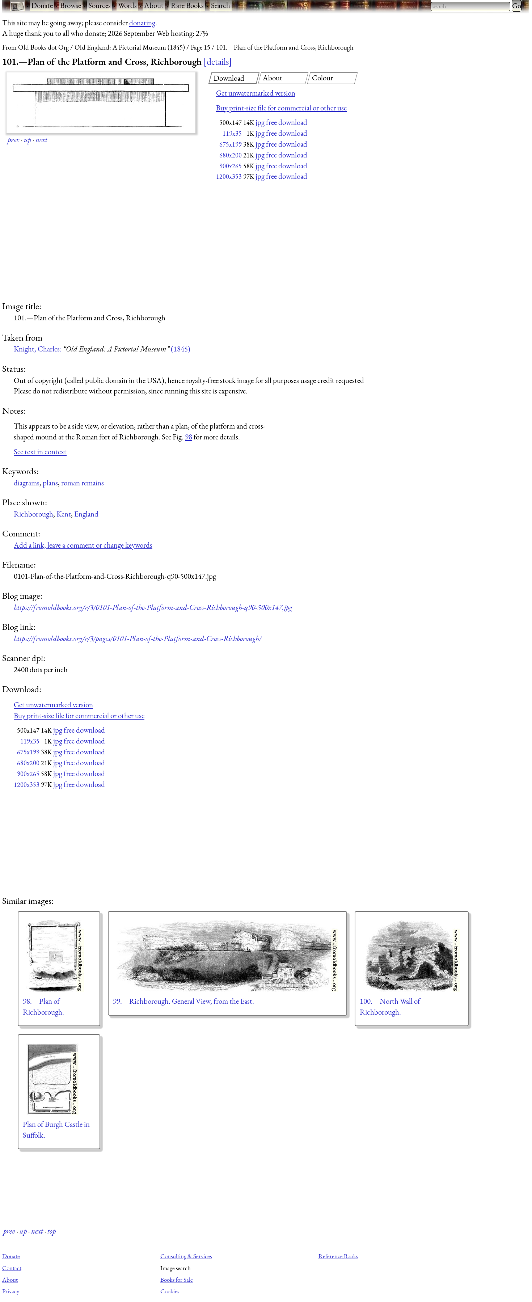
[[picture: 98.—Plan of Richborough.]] (59, 956)
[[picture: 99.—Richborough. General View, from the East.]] (227, 956)
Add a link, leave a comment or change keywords (83, 545)
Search (220, 5)
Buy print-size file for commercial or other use (281, 108)
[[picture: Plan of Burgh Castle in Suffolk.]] (59, 1079)
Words (127, 5)
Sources (99, 5)
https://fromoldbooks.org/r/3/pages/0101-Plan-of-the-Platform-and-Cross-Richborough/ (137, 638)
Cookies (169, 1291)
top (51, 1231)
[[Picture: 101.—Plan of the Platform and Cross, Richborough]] (101, 102)
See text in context (40, 451)
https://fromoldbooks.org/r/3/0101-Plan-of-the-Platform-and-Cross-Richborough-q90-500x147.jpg (153, 607)
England (86, 514)
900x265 (230, 166)
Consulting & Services (186, 1256)
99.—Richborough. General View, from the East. (183, 1001)
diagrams (26, 483)
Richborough (33, 514)
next (41, 139)
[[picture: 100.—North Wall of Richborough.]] (412, 956)
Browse (70, 5)
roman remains (82, 483)
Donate (42, 5)
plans (50, 483)
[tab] (233, 78)
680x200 (230, 155)
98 (188, 437)
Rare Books (187, 5)
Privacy (10, 1291)
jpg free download (281, 122)
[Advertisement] (268, 242)
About (154, 5)
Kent (63, 514)
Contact (11, 1268)
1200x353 (229, 176)
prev (14, 139)
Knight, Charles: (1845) (102, 349)
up (27, 139)
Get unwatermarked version (255, 93)
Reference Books (338, 1256)
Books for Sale (176, 1280)
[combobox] (470, 6)
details (218, 61)
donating (142, 23)
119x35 (232, 133)
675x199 (230, 144)
